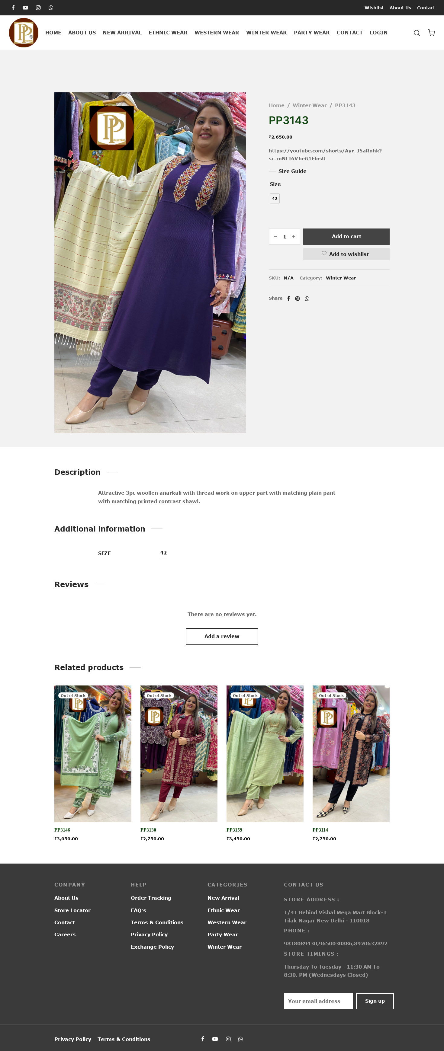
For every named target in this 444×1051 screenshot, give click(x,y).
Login (379, 32)
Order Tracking (151, 898)
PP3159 (234, 830)
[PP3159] (265, 753)
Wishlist (374, 7)
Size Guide (292, 171)
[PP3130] (178, 753)
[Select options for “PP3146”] (93, 808)
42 (163, 552)
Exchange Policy (152, 947)
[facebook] (13, 8)
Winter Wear (266, 32)
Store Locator (72, 910)
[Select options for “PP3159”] (265, 808)
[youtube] (25, 8)
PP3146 (62, 830)
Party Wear (312, 32)
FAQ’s (138, 910)
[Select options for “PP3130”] (179, 808)
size (275, 184)
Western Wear (217, 32)
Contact (426, 7)
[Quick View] (107, 808)
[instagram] (38, 8)
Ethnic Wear (168, 32)
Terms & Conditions (157, 922)
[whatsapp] (51, 8)
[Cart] (431, 33)
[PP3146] (92, 753)
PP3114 (320, 830)
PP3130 (148, 830)
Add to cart (346, 236)
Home (53, 32)
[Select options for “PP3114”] (351, 808)
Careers (65, 934)
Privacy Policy (149, 934)
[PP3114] (351, 753)
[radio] (275, 198)
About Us (400, 7)
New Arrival (122, 32)
